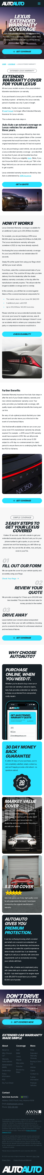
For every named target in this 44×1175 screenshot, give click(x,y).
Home (4, 64)
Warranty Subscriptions (7, 1060)
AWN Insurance (25, 176)
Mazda (18, 1060)
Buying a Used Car (35, 1062)
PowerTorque (8, 111)
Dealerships (6, 1070)
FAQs (32, 1050)
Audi (17, 1050)
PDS (3, 1080)
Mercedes (20, 1063)
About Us (5, 1050)
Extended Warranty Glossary (33, 1055)
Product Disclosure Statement (22, 1160)
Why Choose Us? (7, 1054)
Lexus (18, 1056)
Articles (33, 1067)
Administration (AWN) (7, 1066)
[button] (39, 3)
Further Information (34, 1078)
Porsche (19, 1066)
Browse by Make (20, 1071)
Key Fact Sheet (7, 1083)
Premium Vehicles (33, 1084)
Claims (32, 1070)
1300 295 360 (13, 1107)
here (29, 158)
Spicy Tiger (36, 1156)
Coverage (11, 64)
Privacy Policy (6, 1160)
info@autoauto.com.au (15, 1104)
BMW (18, 1053)
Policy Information (6, 1075)
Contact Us (34, 1074)
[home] (12, 3)
